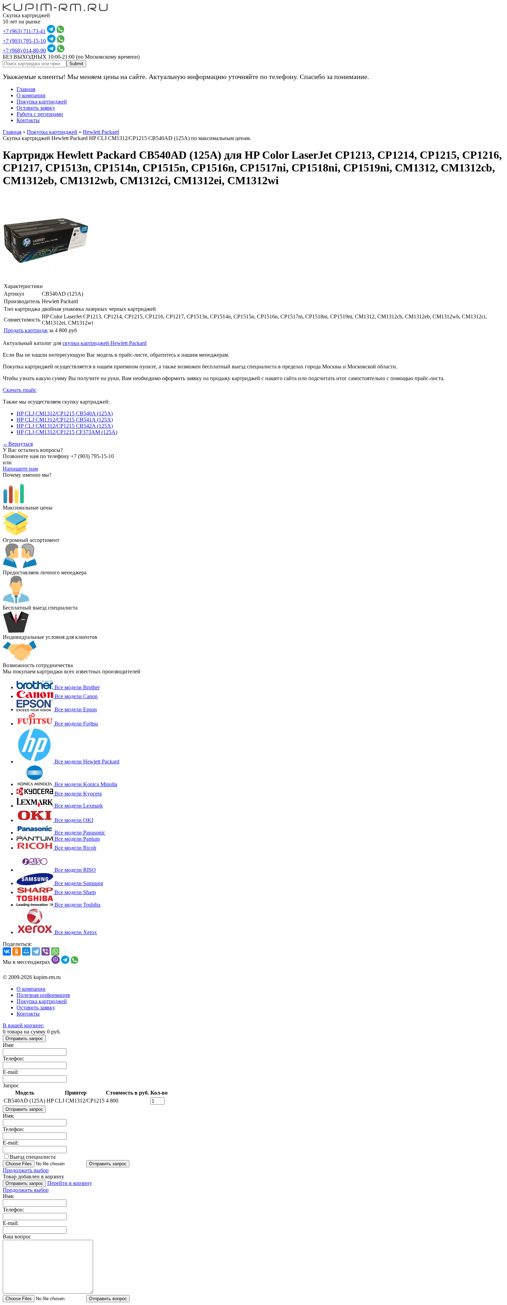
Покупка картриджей (42, 102)
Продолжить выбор (26, 1170)
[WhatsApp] (55, 951)
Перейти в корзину (69, 1183)
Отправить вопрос (108, 1298)
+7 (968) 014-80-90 (24, 50)
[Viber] (45, 951)
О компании (31, 95)
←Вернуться (18, 444)
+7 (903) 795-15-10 (24, 41)
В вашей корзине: (23, 1025)
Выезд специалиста (33, 1157)
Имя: (8, 1045)
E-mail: (11, 1072)
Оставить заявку (36, 108)
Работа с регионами (40, 114)
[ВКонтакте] (7, 951)
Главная (26, 89)
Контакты (28, 120)
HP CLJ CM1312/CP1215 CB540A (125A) (65, 413)
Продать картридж (26, 330)
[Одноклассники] (16, 951)
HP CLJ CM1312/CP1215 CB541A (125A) (65, 420)
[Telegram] (36, 951)
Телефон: (13, 1058)
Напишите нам (20, 469)
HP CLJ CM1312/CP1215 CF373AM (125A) (67, 432)
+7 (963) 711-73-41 (24, 31)
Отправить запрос (24, 1038)
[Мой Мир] (26, 951)
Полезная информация (43, 995)
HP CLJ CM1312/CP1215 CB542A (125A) (65, 426)
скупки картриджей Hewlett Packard (104, 343)
